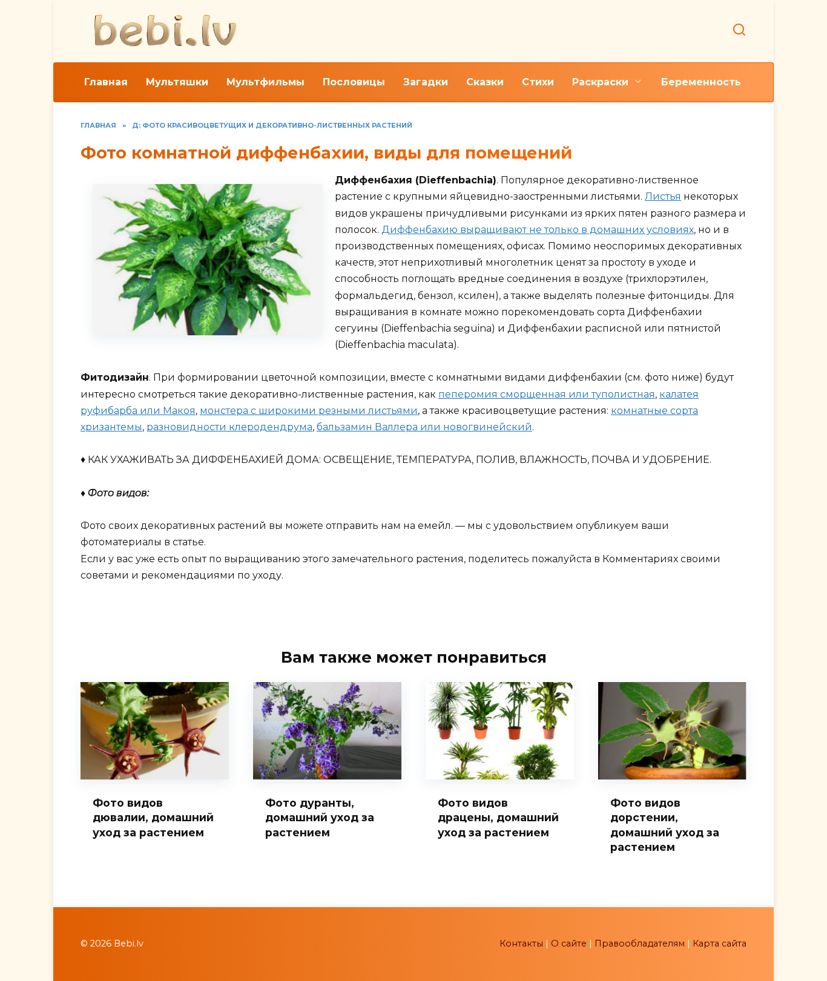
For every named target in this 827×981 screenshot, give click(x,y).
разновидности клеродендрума (229, 427)
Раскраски (600, 82)
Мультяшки (177, 82)
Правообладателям (640, 943)
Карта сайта (719, 943)
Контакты (521, 943)
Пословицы (354, 82)
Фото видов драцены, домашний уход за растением (498, 817)
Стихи (538, 82)
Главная (106, 82)
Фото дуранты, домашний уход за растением (319, 817)
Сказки (485, 82)
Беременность (701, 82)
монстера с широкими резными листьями (309, 410)
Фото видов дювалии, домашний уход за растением (153, 817)
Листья (663, 196)
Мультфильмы (265, 82)
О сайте (569, 943)
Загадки (425, 82)
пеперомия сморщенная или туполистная (546, 394)
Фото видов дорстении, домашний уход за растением (664, 824)
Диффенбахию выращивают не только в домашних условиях (537, 229)
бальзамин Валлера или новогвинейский (424, 427)
